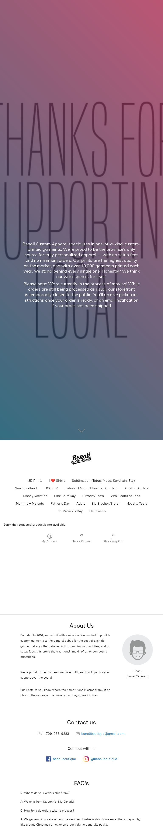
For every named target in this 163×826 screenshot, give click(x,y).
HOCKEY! (52, 488)
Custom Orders (137, 488)
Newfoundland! (26, 488)
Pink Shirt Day (65, 496)
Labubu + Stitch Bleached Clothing (92, 488)
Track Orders (82, 541)
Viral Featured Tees (125, 496)
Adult (80, 503)
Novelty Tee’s (136, 503)
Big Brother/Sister (106, 503)
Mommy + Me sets (30, 503)
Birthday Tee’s (93, 496)
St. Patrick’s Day (70, 511)
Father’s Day (60, 503)
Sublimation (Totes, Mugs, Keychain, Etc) (103, 481)
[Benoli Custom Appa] (81, 459)
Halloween (97, 511)
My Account (50, 541)
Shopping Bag (113, 541)
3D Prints (35, 481)
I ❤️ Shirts (57, 481)
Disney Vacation (35, 496)
